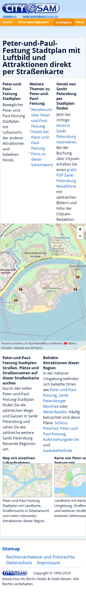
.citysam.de (40, 16)
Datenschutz (19, 562)
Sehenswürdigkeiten (33, 22)
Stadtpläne (64, 22)
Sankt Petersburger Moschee (55, 401)
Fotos (80, 22)
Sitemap (11, 549)
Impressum (48, 562)
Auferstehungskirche (61, 439)
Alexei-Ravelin (55, 411)
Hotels (7, 22)
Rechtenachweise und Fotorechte (40, 557)
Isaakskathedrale (57, 450)
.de (10, 16)
